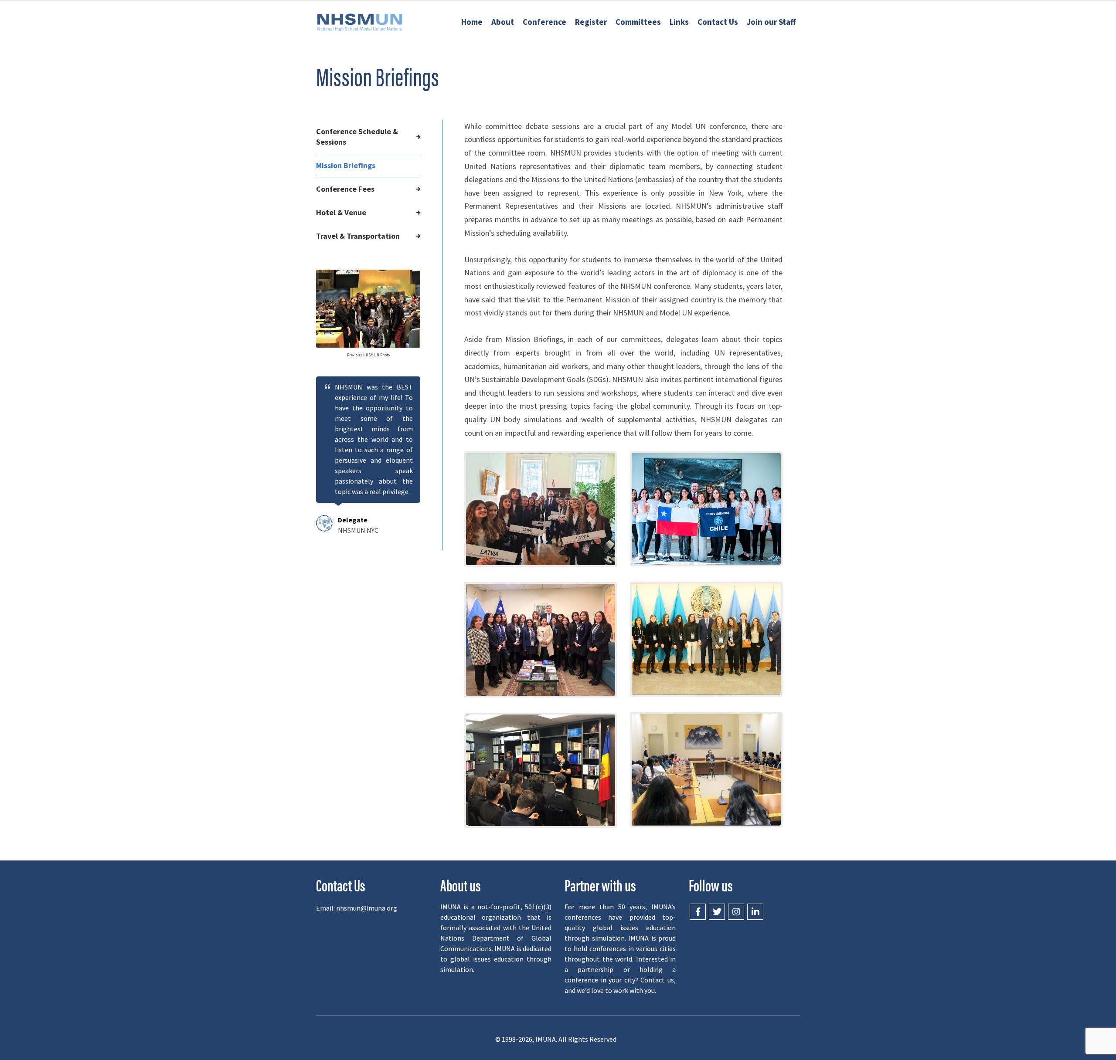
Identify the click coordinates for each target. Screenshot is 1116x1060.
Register (591, 22)
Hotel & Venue (341, 212)
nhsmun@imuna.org (366, 908)
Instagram (736, 912)
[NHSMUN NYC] (359, 22)
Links (679, 22)
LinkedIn (755, 912)
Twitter (717, 912)
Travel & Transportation (358, 236)
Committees (638, 22)
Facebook (698, 912)
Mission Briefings (345, 165)
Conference (544, 22)
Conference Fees (345, 189)
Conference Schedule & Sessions (357, 136)
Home (472, 22)
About (502, 22)
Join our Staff (771, 22)
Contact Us (718, 22)
